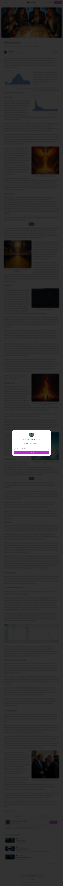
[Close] (48, 432)
